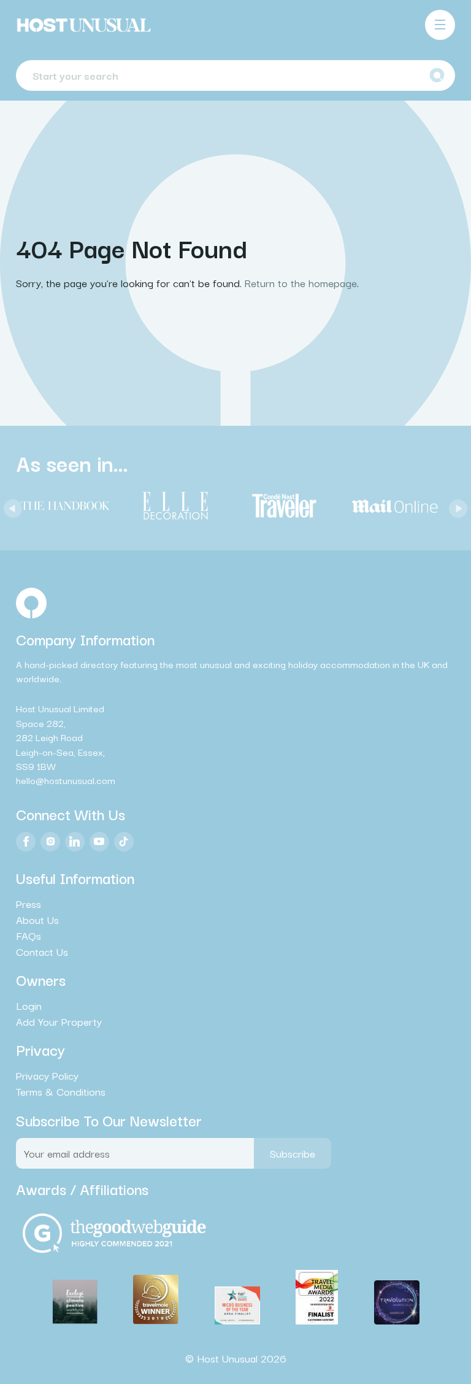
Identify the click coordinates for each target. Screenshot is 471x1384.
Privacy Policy (47, 1075)
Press (28, 904)
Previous (10, 505)
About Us (37, 920)
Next (455, 505)
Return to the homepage (301, 282)
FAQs (28, 936)
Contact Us (42, 951)
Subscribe (292, 1153)
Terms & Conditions (60, 1091)
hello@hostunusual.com (65, 779)
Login (29, 1005)
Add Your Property (59, 1021)
